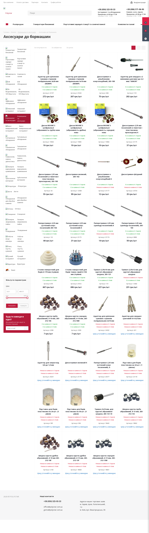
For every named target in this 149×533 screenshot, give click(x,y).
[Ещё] (142, 24)
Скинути (23, 306)
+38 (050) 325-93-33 (106, 9)
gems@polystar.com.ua (53, 510)
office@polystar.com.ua (53, 507)
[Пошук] (88, 13)
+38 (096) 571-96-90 (135, 9)
